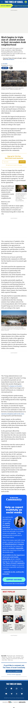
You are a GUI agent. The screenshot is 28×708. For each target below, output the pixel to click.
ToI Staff (5, 63)
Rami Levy (10, 660)
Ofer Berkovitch (19, 655)
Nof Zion (10, 657)
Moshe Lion (4, 657)
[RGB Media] (11, 702)
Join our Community (5, 5)
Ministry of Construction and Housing (15, 658)
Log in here (18, 674)
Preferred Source (9, 59)
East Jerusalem (16, 657)
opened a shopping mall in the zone (12, 414)
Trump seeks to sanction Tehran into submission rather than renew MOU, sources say (20, 627)
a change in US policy (15, 386)
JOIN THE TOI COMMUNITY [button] (14, 671)
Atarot (22, 657)
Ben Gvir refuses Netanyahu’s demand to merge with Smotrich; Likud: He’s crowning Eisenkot (8, 628)
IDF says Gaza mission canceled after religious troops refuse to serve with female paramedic (7, 608)
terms (20, 165)
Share (5, 67)
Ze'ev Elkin (4, 660)
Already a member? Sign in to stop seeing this (14, 583)
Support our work (14, 579)
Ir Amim (4, 658)
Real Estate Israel (11, 655)
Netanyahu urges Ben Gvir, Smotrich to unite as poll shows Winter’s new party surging (20, 607)
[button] (26, 2)
